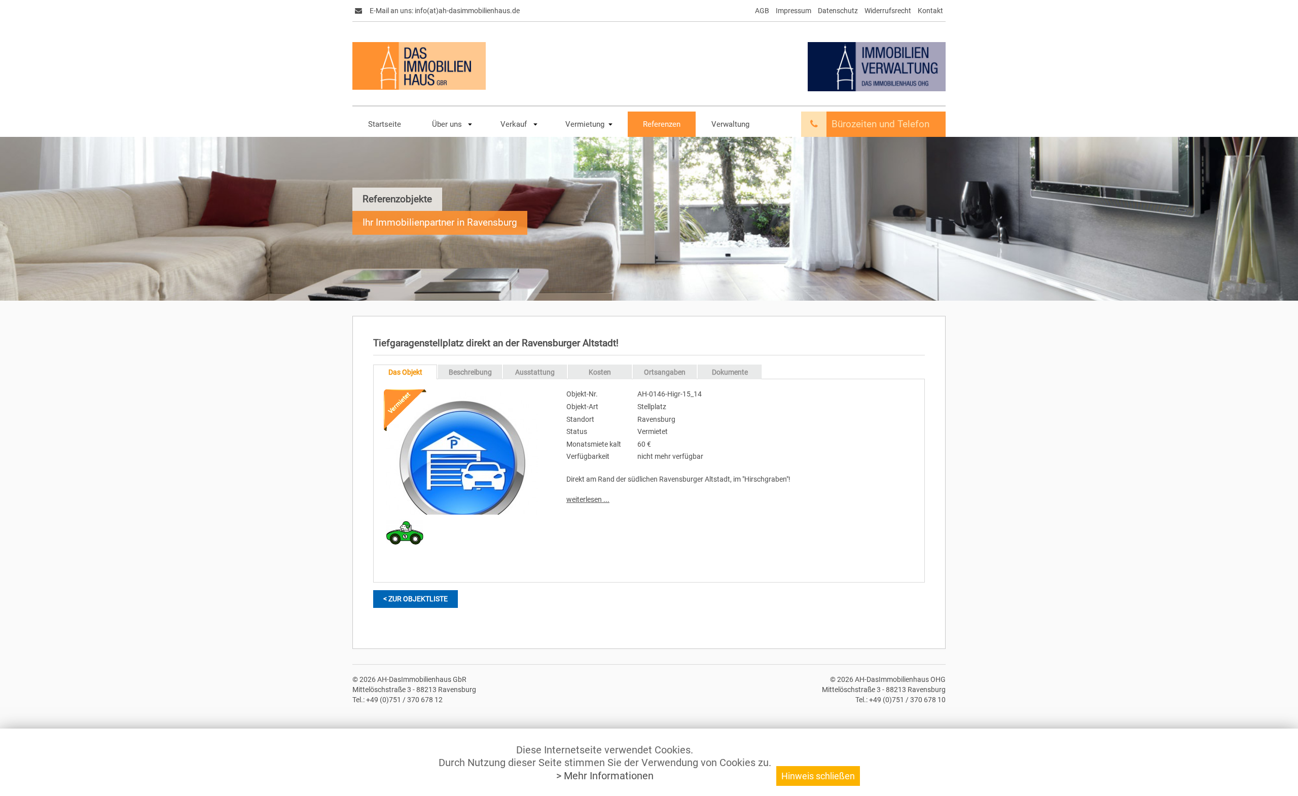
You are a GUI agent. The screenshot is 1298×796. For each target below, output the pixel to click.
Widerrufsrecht (887, 11)
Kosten (600, 372)
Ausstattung (535, 372)
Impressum (793, 11)
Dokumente (730, 372)
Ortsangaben (665, 372)
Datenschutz (838, 11)
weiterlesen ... (587, 499)
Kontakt (930, 11)
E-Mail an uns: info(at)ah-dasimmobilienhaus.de (444, 11)
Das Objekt (405, 372)
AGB (762, 11)
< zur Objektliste (415, 599)
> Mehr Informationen (605, 776)
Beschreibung (470, 372)
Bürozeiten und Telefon (880, 124)
